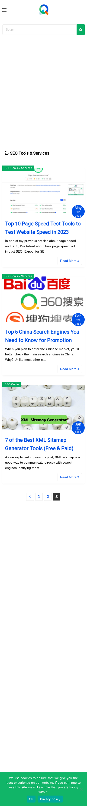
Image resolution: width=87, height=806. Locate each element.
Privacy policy (50, 799)
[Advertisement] (43, 89)
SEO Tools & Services (18, 168)
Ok (31, 799)
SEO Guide (12, 384)
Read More (68, 261)
